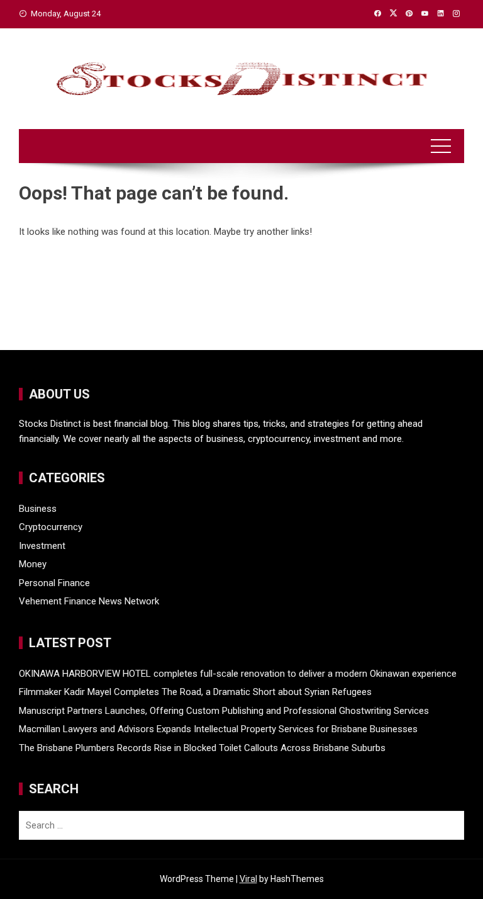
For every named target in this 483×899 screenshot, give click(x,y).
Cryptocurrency (50, 527)
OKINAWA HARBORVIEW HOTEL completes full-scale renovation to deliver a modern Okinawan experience (238, 673)
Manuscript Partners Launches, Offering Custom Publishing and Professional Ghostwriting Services (224, 710)
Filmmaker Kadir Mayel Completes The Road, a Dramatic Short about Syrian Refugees (195, 692)
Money (33, 564)
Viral (248, 879)
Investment (42, 545)
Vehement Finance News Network (89, 601)
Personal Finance (54, 583)
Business (38, 508)
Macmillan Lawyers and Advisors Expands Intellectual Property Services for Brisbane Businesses (218, 729)
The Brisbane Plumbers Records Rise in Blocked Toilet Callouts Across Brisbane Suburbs (202, 748)
